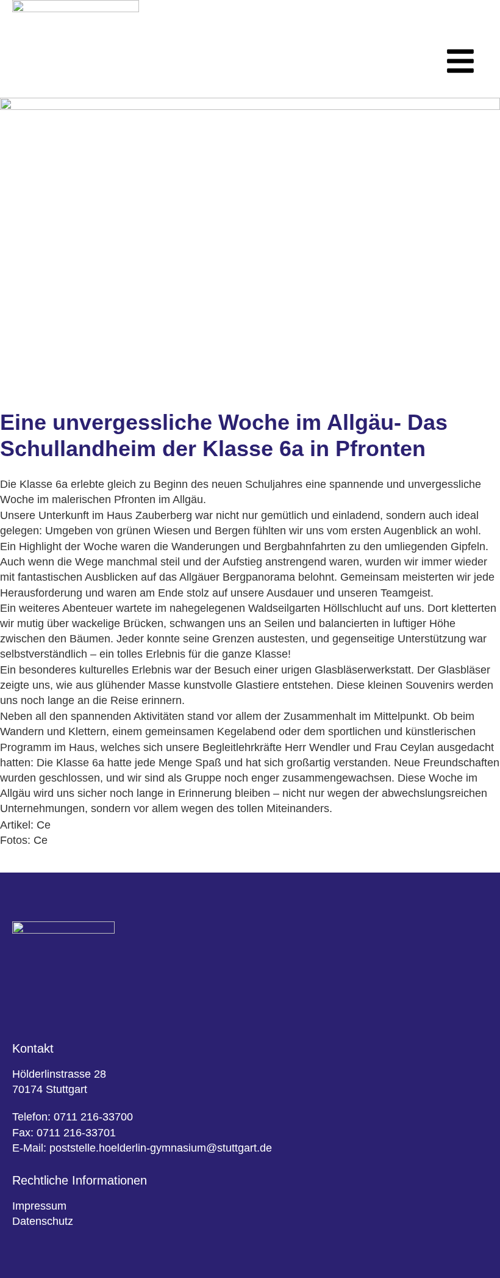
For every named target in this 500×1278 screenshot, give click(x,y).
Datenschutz (42, 1221)
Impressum (39, 1206)
